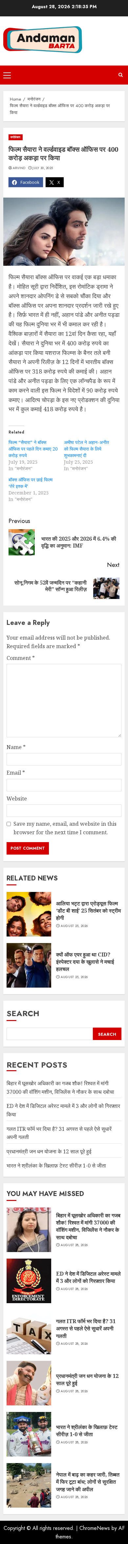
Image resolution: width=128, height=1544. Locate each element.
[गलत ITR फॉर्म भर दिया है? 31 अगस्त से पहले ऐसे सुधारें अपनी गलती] (29, 1332)
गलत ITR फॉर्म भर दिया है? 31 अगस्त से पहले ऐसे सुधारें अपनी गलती (86, 1329)
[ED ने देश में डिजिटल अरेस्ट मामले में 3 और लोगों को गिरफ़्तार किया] (29, 1281)
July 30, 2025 (42, 168)
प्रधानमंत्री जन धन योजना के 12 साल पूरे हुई (49, 1151)
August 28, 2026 (74, 1245)
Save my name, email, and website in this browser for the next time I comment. (65, 828)
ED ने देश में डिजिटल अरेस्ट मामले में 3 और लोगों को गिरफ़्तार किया (88, 1277)
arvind (19, 168)
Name (16, 747)
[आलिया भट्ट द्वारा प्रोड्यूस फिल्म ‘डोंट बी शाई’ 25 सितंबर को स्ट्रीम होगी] (29, 914)
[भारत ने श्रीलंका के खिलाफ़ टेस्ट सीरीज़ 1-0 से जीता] (29, 1434)
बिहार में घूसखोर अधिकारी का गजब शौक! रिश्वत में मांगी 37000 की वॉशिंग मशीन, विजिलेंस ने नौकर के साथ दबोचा (88, 1226)
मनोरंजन (16, 137)
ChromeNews (94, 1528)
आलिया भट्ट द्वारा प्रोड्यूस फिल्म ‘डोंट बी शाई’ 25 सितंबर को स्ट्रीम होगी (88, 911)
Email (16, 772)
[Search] (121, 75)
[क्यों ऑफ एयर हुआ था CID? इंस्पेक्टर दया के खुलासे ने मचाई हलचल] (29, 965)
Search (23, 1013)
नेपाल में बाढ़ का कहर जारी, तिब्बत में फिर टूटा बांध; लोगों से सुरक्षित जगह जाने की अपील (87, 1482)
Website (17, 798)
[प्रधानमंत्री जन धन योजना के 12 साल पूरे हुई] (29, 1383)
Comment (21, 658)
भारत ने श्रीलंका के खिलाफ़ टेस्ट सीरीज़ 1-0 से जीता (56, 1165)
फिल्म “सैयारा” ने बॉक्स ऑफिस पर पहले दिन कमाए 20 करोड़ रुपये (33, 448)
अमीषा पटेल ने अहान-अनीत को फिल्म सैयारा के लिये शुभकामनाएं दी (86, 448)
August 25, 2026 (74, 926)
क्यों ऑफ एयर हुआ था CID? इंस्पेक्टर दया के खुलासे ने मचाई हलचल (85, 962)
